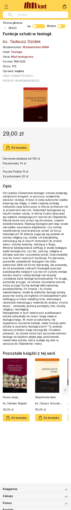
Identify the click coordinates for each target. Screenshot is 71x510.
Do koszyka (19, 147)
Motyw (51, 26)
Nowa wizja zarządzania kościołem (11, 397)
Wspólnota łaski (45, 397)
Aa (29, 26)
